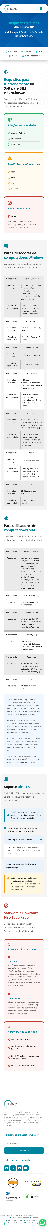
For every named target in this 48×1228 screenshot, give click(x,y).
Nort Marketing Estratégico (30, 1223)
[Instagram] (13, 1168)
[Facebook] (6, 1168)
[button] (41, 8)
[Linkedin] (19, 1168)
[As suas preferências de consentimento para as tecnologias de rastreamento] (4, 1223)
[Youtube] (26, 1168)
